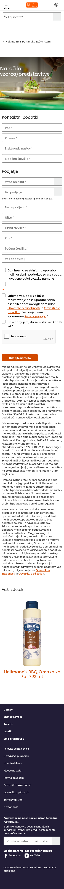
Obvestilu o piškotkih (31, 573)
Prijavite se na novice (16, 748)
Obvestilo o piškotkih (16, 792)
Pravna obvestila (14, 777)
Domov (8, 709)
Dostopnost (11, 806)
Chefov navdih (13, 716)
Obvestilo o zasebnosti (23, 308)
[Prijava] (56, 5)
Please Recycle (13, 770)
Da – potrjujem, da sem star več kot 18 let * (34, 324)
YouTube (35, 855)
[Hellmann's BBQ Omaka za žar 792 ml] (32, 633)
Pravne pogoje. (35, 316)
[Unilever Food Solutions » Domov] (32, 5)
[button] (32, 337)
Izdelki (8, 731)
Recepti (8, 724)
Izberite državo (13, 763)
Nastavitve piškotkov (16, 755)
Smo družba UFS (14, 738)
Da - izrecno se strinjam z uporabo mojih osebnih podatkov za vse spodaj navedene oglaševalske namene (34, 274)
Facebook (15, 855)
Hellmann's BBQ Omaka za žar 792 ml (32, 674)
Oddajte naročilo (20, 357)
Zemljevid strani (13, 799)
